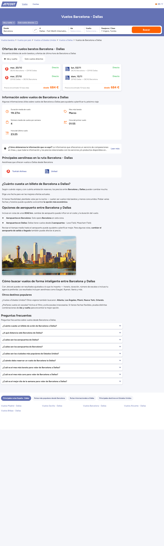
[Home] (9, 4)
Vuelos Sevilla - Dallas (52, 406)
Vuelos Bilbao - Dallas (11, 410)
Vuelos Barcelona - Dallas (94, 406)
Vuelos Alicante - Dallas (135, 406)
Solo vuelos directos (34, 59)
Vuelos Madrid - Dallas (11, 406)
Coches (36, 4)
